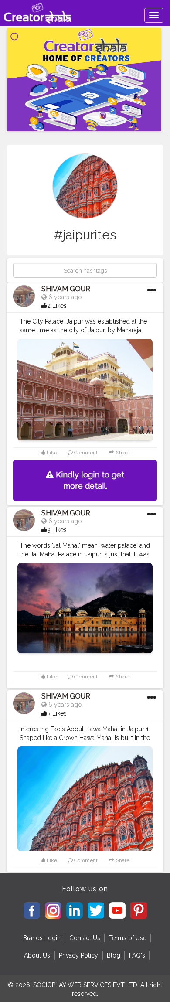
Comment (85, 453)
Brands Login (42, 937)
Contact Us (84, 937)
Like (51, 453)
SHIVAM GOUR (65, 289)
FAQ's (137, 955)
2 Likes (57, 305)
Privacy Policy (78, 955)
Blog (113, 955)
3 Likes (57, 529)
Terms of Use (127, 937)
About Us (37, 955)
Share (122, 453)
